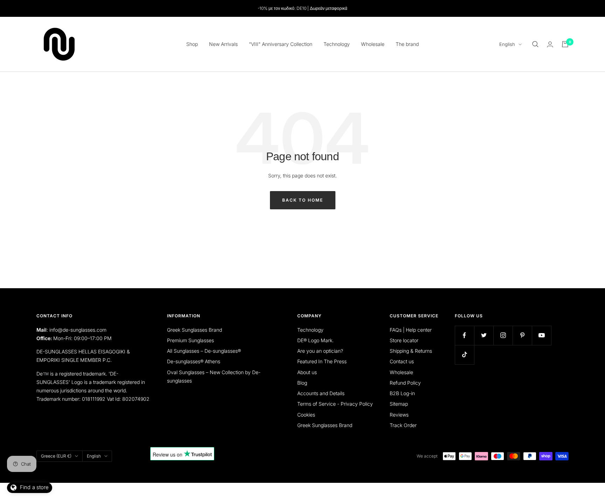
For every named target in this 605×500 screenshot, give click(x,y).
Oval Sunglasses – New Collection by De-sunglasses (213, 376)
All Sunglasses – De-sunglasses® (204, 351)
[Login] (550, 44)
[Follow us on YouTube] (541, 335)
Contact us (402, 361)
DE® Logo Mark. (315, 340)
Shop (192, 44)
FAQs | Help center (411, 330)
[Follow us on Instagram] (503, 335)
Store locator (404, 340)
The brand (407, 44)
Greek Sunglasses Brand (194, 330)
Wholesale (372, 44)
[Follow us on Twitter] (483, 335)
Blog (302, 383)
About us (307, 372)
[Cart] (565, 44)
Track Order (403, 425)
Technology (337, 44)
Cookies (306, 415)
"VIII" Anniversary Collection (280, 44)
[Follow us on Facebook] (464, 335)
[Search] (535, 44)
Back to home (302, 200)
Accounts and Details (321, 393)
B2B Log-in (402, 393)
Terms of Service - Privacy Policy (335, 404)
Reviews (399, 415)
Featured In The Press (322, 361)
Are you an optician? (320, 351)
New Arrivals (223, 44)
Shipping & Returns (411, 351)
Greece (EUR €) (56, 456)
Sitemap (399, 404)
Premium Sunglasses (190, 340)
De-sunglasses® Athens (193, 361)
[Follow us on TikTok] (464, 354)
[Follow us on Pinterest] (522, 335)
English (507, 44)
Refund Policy (405, 383)
